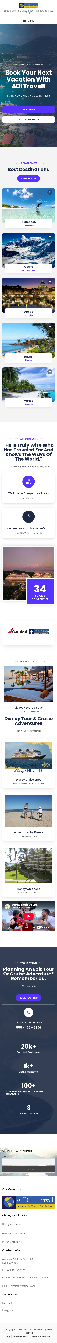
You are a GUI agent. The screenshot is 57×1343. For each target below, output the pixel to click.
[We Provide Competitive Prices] (28, 482)
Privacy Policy (20, 1336)
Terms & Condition (41, 1336)
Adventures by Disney (28, 832)
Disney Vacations (28, 889)
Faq (8, 1336)
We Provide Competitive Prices (28, 493)
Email (4, 1156)
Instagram (7, 1310)
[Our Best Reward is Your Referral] (28, 517)
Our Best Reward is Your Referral (28, 528)
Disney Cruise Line (12, 1241)
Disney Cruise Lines (28, 779)
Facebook (7, 1303)
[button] (28, 20)
